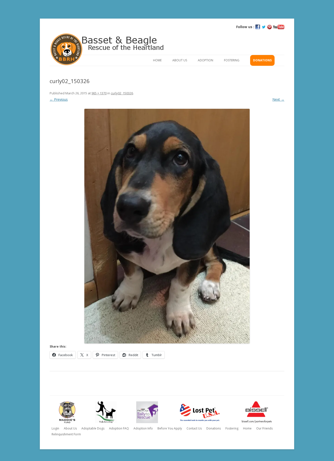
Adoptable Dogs (92, 428)
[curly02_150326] (167, 226)
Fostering (231, 60)
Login (55, 428)
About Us (179, 60)
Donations (262, 60)
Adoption (205, 60)
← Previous (59, 99)
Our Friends (264, 428)
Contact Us (194, 428)
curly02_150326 (122, 93)
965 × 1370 (99, 93)
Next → (278, 99)
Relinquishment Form (66, 434)
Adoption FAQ (119, 428)
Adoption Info (143, 428)
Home (157, 60)
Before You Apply (169, 428)
